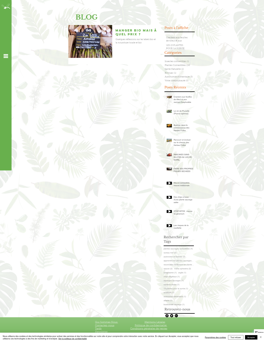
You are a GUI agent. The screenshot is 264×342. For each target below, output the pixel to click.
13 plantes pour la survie (176, 288)
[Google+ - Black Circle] (176, 315)
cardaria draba (171, 284)
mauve (168, 268)
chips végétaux (172, 276)
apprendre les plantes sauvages (179, 261)
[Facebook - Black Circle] (167, 315)
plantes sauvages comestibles (178, 249)
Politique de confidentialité (151, 325)
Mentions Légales (155, 322)
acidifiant (169, 292)
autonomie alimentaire (175, 296)
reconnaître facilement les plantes (179, 265)
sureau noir (170, 253)
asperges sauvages (174, 280)
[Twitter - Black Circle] (171, 315)
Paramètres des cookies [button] (215, 337)
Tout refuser (235, 337)
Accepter (251, 337)
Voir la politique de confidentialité (72, 338)
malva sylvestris (182, 268)
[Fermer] (260, 337)
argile (182, 272)
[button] (6, 56)
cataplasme (170, 272)
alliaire (168, 300)
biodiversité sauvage (174, 304)
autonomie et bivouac (174, 257)
